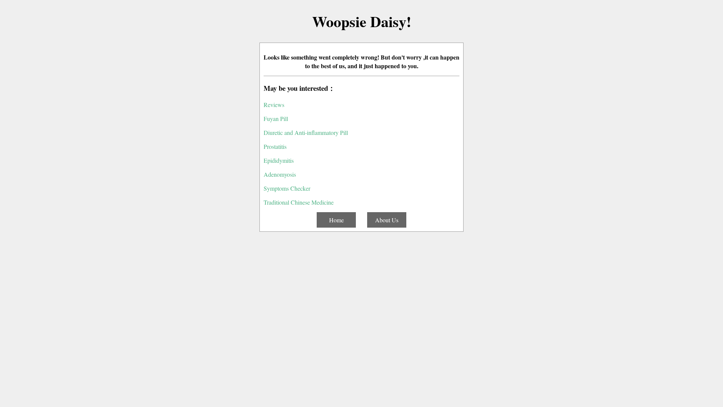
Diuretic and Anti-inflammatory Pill (306, 132)
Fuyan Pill (276, 118)
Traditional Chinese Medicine (299, 202)
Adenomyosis (280, 174)
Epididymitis (279, 160)
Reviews (274, 105)
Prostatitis (275, 146)
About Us (386, 220)
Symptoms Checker (287, 188)
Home (336, 220)
